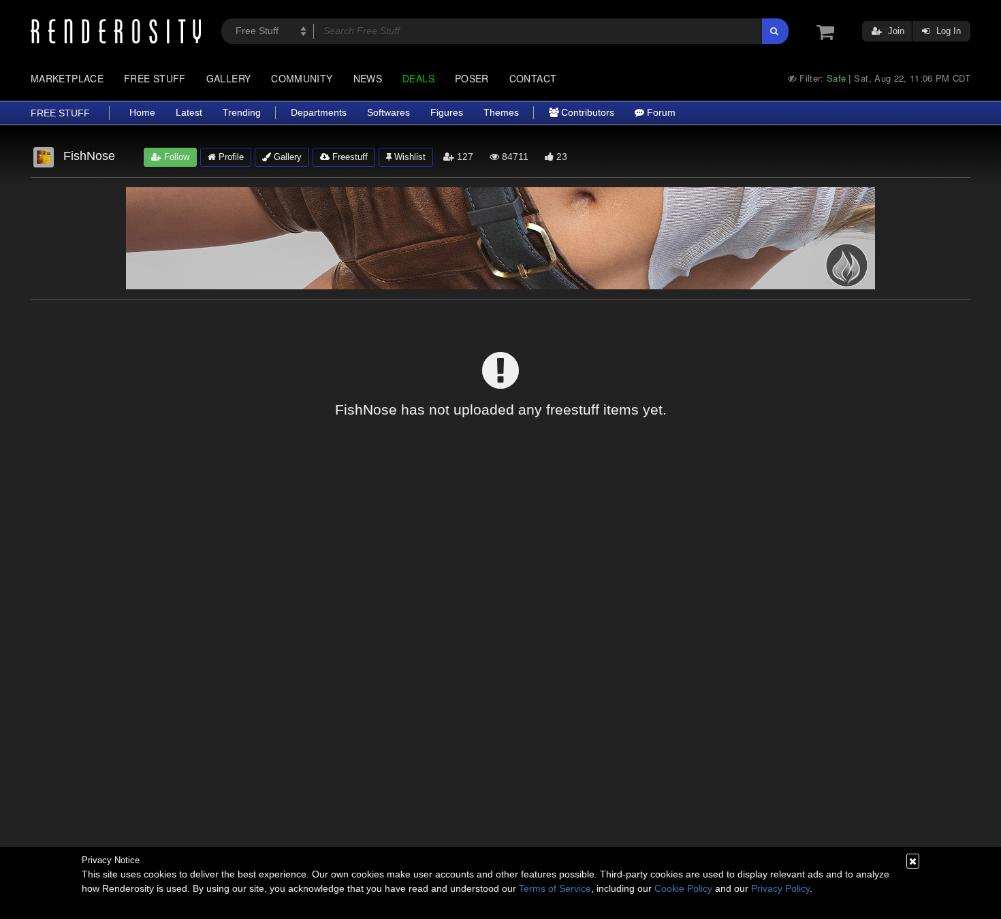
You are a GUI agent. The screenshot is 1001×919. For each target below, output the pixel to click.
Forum (660, 113)
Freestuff (349, 157)
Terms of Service (555, 888)
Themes (501, 113)
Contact (533, 78)
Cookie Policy (683, 888)
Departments (319, 113)
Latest (189, 113)
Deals (418, 78)
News (367, 78)
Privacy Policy (780, 888)
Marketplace (67, 78)
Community (301, 78)
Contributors (586, 113)
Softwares (388, 113)
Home (142, 113)
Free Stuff (155, 78)
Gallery (228, 78)
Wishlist (409, 157)
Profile (230, 157)
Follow (175, 157)
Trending (242, 113)
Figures (446, 113)
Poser (472, 78)
